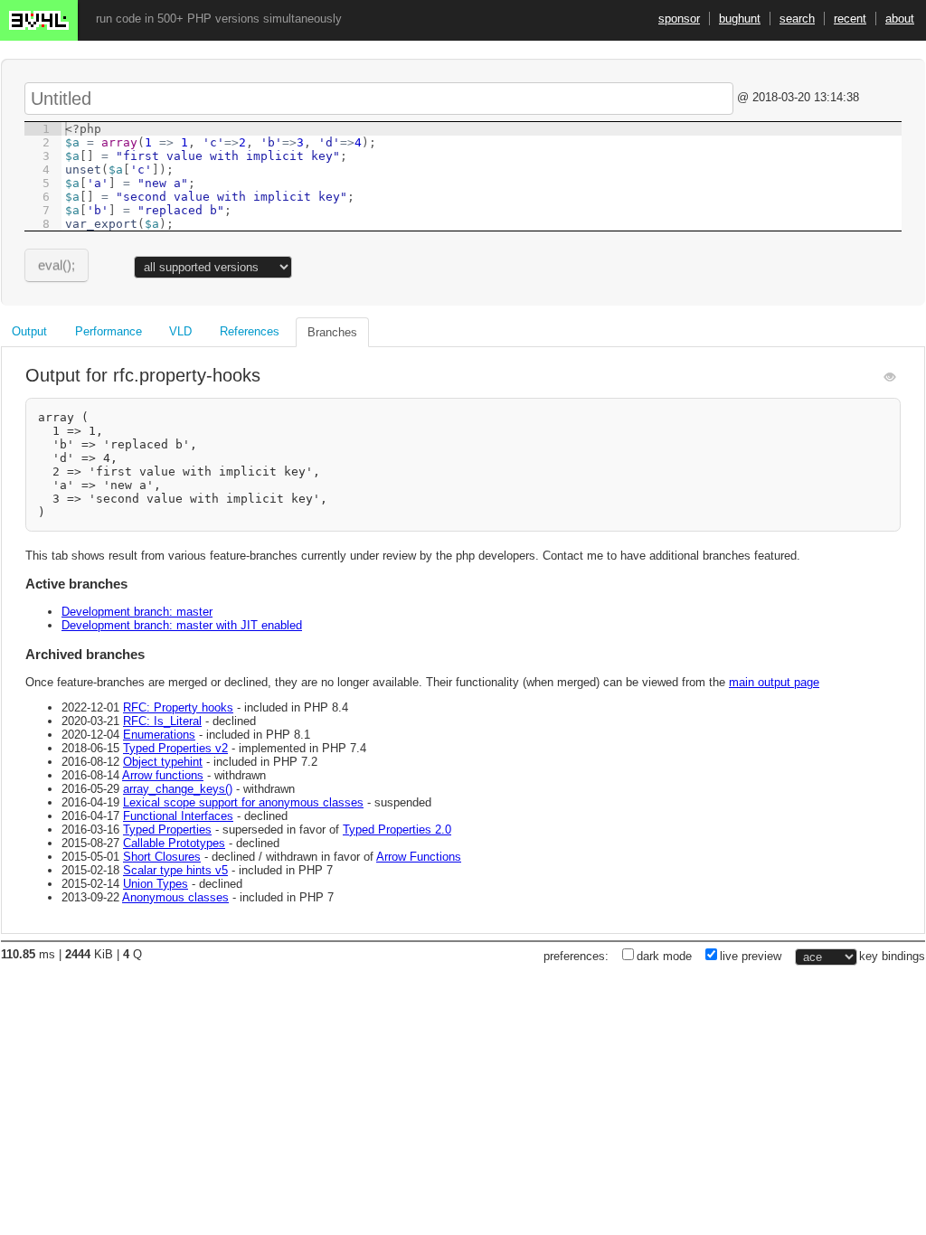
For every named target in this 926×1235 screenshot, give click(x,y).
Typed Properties (167, 829)
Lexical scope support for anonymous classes (243, 802)
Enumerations (159, 734)
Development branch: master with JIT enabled (181, 625)
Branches (332, 332)
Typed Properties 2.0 (397, 829)
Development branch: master (137, 611)
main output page (774, 682)
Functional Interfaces (178, 816)
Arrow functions (162, 775)
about (899, 18)
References (249, 331)
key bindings (892, 956)
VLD (180, 331)
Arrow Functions (418, 856)
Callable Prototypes (174, 843)
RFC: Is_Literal (162, 721)
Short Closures (162, 856)
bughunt (740, 18)
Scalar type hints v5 (175, 870)
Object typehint (163, 761)
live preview (750, 956)
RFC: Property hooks (178, 707)
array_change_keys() (177, 789)
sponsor (679, 18)
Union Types (155, 884)
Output (29, 331)
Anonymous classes (175, 897)
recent (850, 18)
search (797, 18)
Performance (108, 331)
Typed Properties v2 (175, 748)
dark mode (664, 956)
